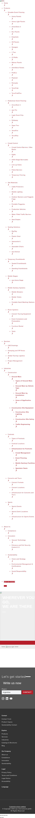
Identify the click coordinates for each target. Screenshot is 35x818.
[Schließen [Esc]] (1, 815)
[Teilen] (3, 815)
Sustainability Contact (9, 725)
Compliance (6, 757)
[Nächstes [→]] (3, 817)
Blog (3, 745)
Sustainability (6, 763)
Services (5, 737)
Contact (27, 692)
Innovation (5, 760)
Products (5, 734)
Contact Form (6, 719)
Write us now (12, 683)
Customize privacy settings (17, 806)
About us (5, 754)
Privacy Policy (6, 772)
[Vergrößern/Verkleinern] (6, 815)
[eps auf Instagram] (3, 698)
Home (3, 646)
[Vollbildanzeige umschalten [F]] (4, 815)
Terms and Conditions (9, 775)
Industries (5, 740)
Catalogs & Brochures (9, 742)
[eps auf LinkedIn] (7, 698)
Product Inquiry (7, 722)
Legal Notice (6, 778)
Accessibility (6, 781)
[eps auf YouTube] (11, 698)
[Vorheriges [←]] (1, 817)
